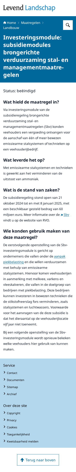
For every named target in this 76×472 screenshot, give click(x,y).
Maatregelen (30, 22)
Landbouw (11, 27)
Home (11, 22)
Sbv (66, 214)
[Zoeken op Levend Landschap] (68, 25)
